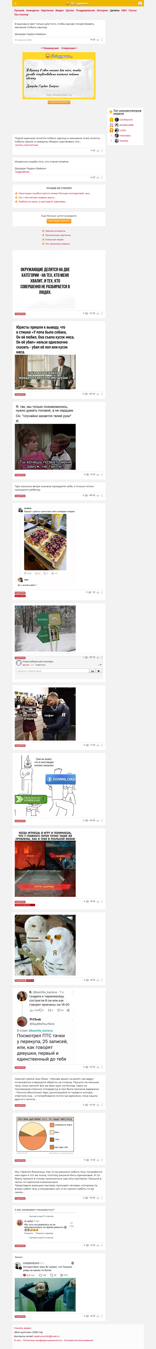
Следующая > (69, 48)
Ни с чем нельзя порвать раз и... (37, 197)
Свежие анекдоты (55, 231)
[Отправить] (99, 671)
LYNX (123, 130)
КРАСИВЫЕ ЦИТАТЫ (59, 221)
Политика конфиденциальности (42, 1340)
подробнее (22, 171)
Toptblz (124, 140)
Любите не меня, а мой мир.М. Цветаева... (42, 201)
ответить (40, 665)
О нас (17, 1340)
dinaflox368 (126, 125)
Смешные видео (54, 239)
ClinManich (126, 119)
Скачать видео (22, 1328)
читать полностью (26, 145)
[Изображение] (92, 671)
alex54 (25, 665)
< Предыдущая (50, 48)
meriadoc (125, 135)
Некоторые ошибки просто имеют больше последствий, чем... (55, 193)
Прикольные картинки (58, 235)
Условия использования (78, 1340)
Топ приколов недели (57, 243)
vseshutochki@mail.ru (46, 1336)
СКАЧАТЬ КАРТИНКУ (59, 102)
